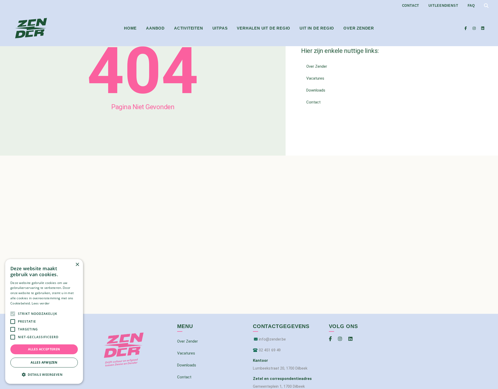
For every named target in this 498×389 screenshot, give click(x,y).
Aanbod (155, 28)
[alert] (44, 321)
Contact (410, 6)
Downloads (315, 90)
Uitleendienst (443, 6)
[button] (44, 375)
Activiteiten (188, 28)
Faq (471, 6)
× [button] (77, 265)
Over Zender (358, 28)
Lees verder (41, 303)
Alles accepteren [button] (44, 349)
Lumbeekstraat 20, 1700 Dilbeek (280, 368)
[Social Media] (466, 28)
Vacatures (315, 78)
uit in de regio (317, 28)
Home (130, 28)
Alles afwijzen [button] (44, 362)
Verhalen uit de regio (263, 28)
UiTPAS (220, 28)
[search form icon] (486, 6)
